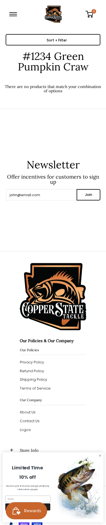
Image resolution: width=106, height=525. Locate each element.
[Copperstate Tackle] (53, 14)
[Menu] (14, 14)
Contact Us (30, 421)
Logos (25, 429)
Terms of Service (35, 388)
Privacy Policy (32, 362)
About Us (28, 412)
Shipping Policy (33, 379)
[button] (91, 14)
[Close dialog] (100, 455)
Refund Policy (32, 371)
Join (88, 194)
